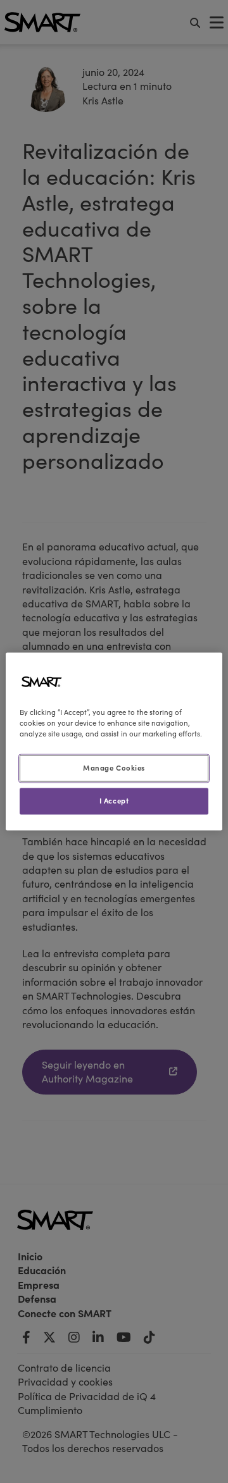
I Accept (114, 801)
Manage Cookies (114, 768)
